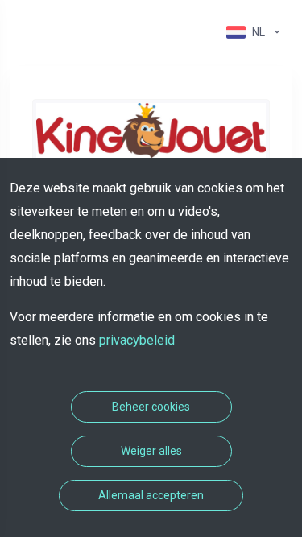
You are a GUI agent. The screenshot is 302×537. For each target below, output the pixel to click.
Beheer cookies (151, 406)
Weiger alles (151, 450)
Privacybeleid (137, 340)
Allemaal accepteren (151, 495)
